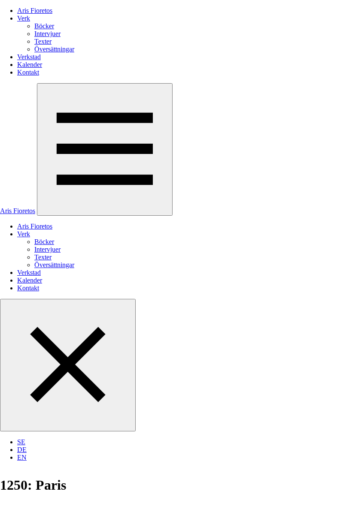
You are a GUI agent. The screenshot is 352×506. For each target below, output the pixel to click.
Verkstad (29, 56)
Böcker (44, 26)
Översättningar (54, 49)
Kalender (29, 64)
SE (21, 442)
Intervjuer (47, 33)
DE (22, 449)
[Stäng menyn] (68, 365)
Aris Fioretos (34, 10)
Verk (23, 18)
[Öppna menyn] (105, 149)
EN (22, 457)
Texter (43, 41)
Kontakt (28, 72)
